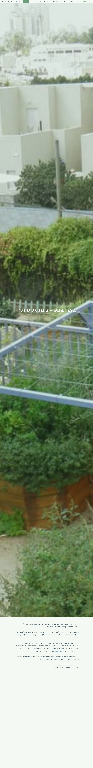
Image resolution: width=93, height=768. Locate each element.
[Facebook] (9, 1)
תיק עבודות (56, 1)
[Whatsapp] (12, 1)
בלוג (48, 1)
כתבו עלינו (42, 1)
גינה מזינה (87, 1)
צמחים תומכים (58, 651)
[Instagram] (6, 1)
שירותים (64, 1)
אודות (71, 1)
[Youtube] (3, 1)
